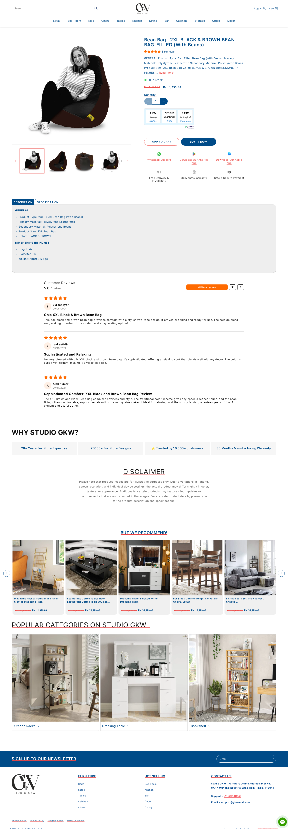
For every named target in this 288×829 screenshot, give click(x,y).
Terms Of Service (75, 820)
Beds (81, 784)
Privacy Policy (19, 820)
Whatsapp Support (159, 159)
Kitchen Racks (25, 726)
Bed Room (151, 784)
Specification (47, 202)
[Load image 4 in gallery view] (110, 161)
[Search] (96, 8)
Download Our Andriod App (194, 161)
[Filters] (232, 287)
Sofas (81, 789)
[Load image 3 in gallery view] (84, 161)
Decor (148, 801)
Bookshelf (198, 726)
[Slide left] (15, 160)
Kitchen (149, 789)
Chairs (82, 807)
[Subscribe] (272, 759)
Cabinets (83, 801)
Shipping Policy (56, 820)
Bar (147, 795)
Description (23, 202)
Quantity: (150, 95)
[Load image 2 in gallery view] (58, 161)
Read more (166, 72)
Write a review (207, 287)
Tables (82, 795)
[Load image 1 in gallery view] (32, 161)
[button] (273, 8)
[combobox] (56, 8)
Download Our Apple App (229, 161)
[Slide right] (127, 160)
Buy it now (198, 141)
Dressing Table (113, 726)
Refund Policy (37, 820)
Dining (148, 807)
